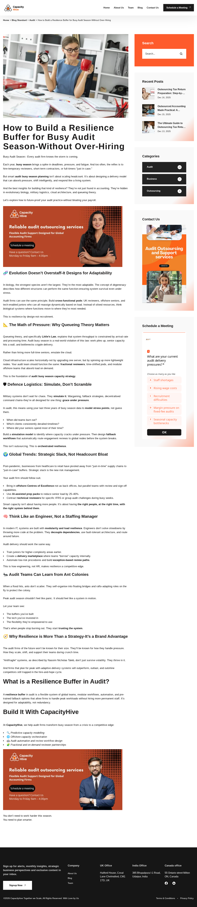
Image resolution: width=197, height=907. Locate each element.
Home (6, 20)
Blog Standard (19, 20)
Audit (32, 20)
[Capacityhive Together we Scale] (14, 7)
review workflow (45, 740)
